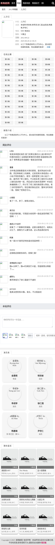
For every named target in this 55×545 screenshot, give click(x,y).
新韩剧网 (19, 540)
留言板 (43, 543)
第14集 (20, 75)
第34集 (20, 101)
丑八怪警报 (41, 470)
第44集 (47, 112)
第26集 (20, 91)
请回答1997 (5, 470)
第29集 (7, 96)
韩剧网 (5, 3)
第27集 (34, 91)
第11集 (34, 70)
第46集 (20, 117)
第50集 (20, 122)
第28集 (47, 91)
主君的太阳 (5, 500)
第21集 (7, 85)
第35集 (34, 101)
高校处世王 (41, 529)
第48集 (47, 117)
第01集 (7, 59)
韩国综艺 (36, 3)
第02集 (20, 59)
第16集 (47, 75)
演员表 (7, 353)
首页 (13, 3)
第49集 (7, 122)
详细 (48, 47)
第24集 (47, 85)
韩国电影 (26, 3)
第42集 (20, 112)
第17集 (7, 80)
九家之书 (40, 500)
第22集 (20, 85)
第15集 (34, 75)
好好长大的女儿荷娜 (27, 500)
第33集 (7, 101)
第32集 (47, 96)
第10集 (20, 70)
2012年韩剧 (13, 9)
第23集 (34, 85)
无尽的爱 (22, 529)
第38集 (20, 107)
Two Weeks (23, 470)
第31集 (34, 96)
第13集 (7, 75)
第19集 (34, 80)
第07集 (34, 64)
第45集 (7, 117)
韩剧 (19, 3)
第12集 (47, 70)
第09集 (7, 70)
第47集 (34, 117)
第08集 (47, 64)
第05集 (7, 64)
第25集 (7, 91)
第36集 (47, 101)
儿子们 (23, 9)
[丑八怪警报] (45, 459)
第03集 (34, 59)
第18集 (20, 80)
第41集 (7, 112)
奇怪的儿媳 (5, 529)
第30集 (20, 96)
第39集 (34, 107)
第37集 (7, 107)
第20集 (47, 80)
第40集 (47, 107)
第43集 (34, 112)
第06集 (20, 64)
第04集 (47, 59)
